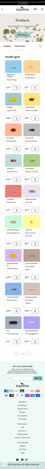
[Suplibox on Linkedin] (22, 460)
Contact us (22, 431)
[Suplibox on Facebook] (17, 460)
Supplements (22, 409)
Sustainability (22, 442)
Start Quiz (22, 402)
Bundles (22, 412)
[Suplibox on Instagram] (26, 460)
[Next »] (29, 353)
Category (7, 46)
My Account (22, 424)
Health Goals (19, 46)
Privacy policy (22, 434)
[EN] (36, 9)
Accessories (22, 416)
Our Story (22, 449)
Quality (22, 446)
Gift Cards (22, 419)
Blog (22, 453)
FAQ (22, 427)
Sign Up (37, 378)
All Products (22, 405)
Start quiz (22, 35)
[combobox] (36, 9)
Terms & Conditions (22, 438)
